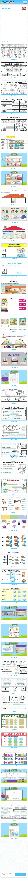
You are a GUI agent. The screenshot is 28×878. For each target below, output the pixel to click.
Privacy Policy (9, 875)
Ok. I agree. (20, 875)
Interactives (15, 42)
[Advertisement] (14, 26)
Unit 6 (8, 42)
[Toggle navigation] (25, 2)
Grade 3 (4, 42)
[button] (25, 45)
